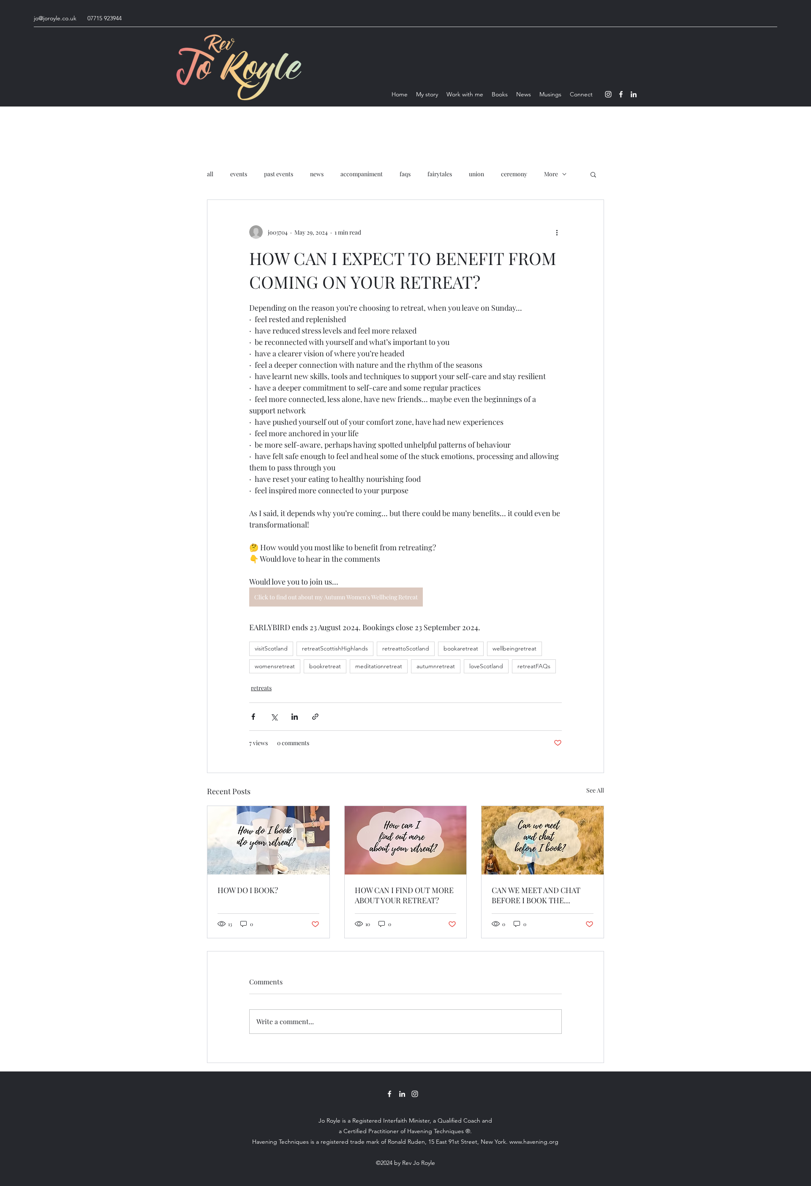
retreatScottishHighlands (335, 648)
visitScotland (271, 648)
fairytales (439, 174)
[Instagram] (608, 94)
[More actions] (557, 232)
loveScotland (486, 666)
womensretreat (275, 666)
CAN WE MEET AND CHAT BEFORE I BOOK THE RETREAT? (536, 895)
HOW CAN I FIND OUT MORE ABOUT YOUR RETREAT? (404, 895)
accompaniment (361, 174)
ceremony (514, 174)
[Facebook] (621, 94)
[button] (593, 174)
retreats (261, 688)
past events (278, 174)
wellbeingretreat (514, 648)
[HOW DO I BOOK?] (268, 840)
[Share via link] (315, 717)
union (476, 174)
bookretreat (325, 666)
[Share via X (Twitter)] (274, 717)
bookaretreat (461, 648)
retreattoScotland (405, 648)
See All (595, 790)
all (210, 174)
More (551, 174)
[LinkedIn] (633, 94)
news (317, 174)
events (238, 174)
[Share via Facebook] (253, 717)
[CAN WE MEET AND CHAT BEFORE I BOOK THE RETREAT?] (543, 840)
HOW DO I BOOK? (248, 890)
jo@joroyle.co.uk (55, 18)
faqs (405, 174)
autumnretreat (435, 666)
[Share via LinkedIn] (295, 717)
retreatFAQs (533, 666)
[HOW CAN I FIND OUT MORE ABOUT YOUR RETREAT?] (406, 840)
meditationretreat (378, 666)
